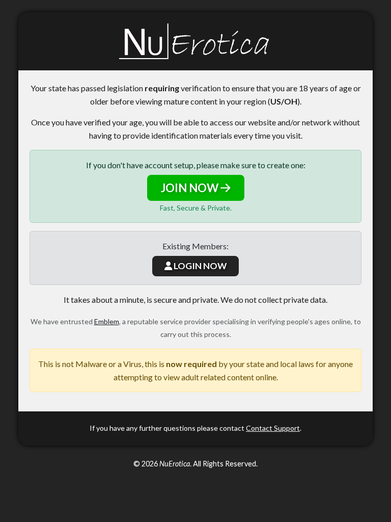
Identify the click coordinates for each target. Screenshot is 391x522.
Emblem (106, 321)
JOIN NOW (190, 188)
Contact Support (273, 428)
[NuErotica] (195, 41)
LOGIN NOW (199, 265)
